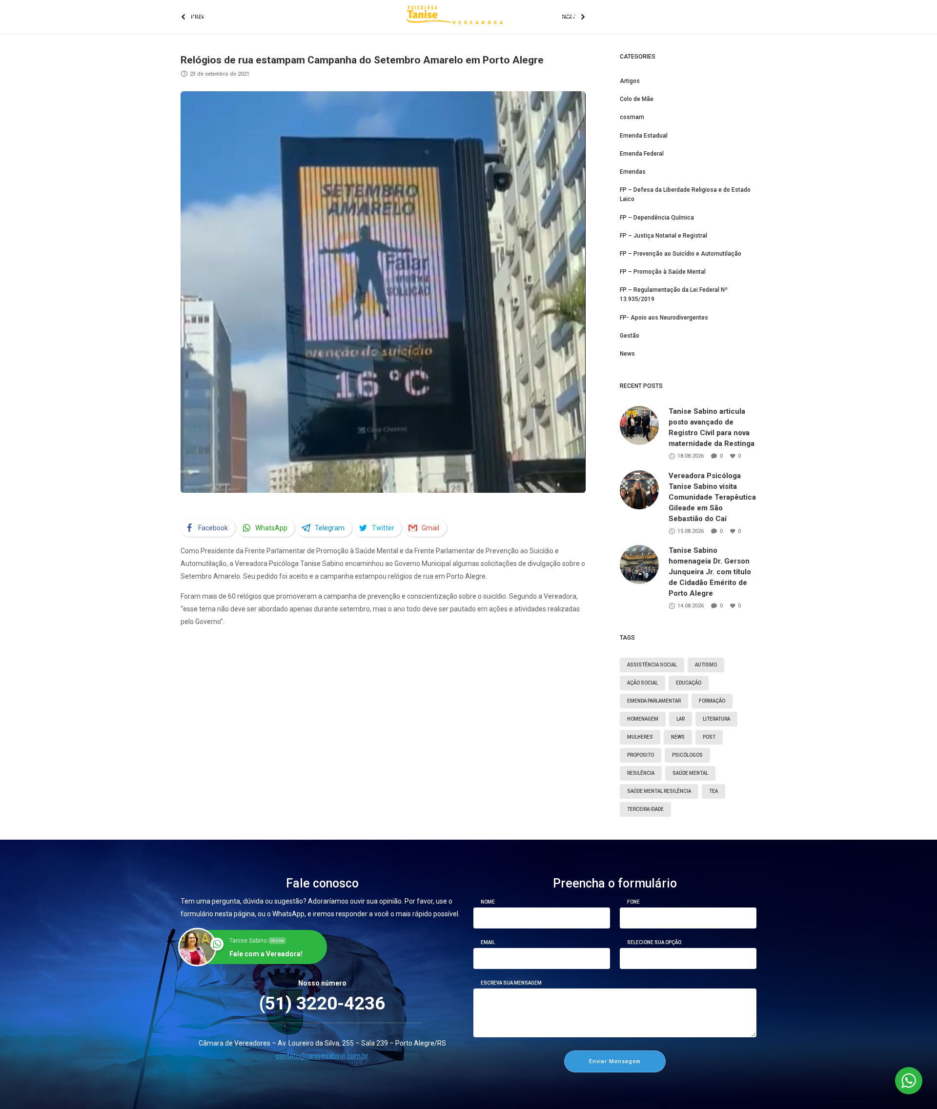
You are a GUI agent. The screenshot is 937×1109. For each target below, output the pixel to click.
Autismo (706, 664)
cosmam (632, 117)
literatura (716, 719)
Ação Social (642, 683)
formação (712, 701)
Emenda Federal (642, 153)
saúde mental (690, 773)
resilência (640, 773)
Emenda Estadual (644, 135)
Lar (680, 719)
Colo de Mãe (636, 99)
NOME (488, 902)
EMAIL (488, 942)
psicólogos (687, 755)
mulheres (640, 737)
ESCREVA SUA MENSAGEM (511, 983)
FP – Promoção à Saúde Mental (663, 271)
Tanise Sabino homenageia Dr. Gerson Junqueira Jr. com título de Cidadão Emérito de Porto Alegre (710, 572)
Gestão (629, 335)
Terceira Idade (645, 809)
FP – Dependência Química (657, 217)
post (709, 737)
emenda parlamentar (654, 701)
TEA (713, 791)
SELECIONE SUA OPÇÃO (654, 942)
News (627, 353)
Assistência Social (652, 664)
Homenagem (642, 719)
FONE (633, 902)
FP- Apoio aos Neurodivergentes (664, 317)
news (678, 737)
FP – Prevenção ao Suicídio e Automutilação (680, 253)
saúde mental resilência (659, 791)
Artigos (630, 81)
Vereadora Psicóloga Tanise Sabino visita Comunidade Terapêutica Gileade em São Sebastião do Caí (712, 497)
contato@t (292, 1056)
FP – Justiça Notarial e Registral (663, 235)
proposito (640, 755)
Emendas (633, 171)
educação (688, 683)
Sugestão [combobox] (640, 959)
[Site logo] (455, 14)
